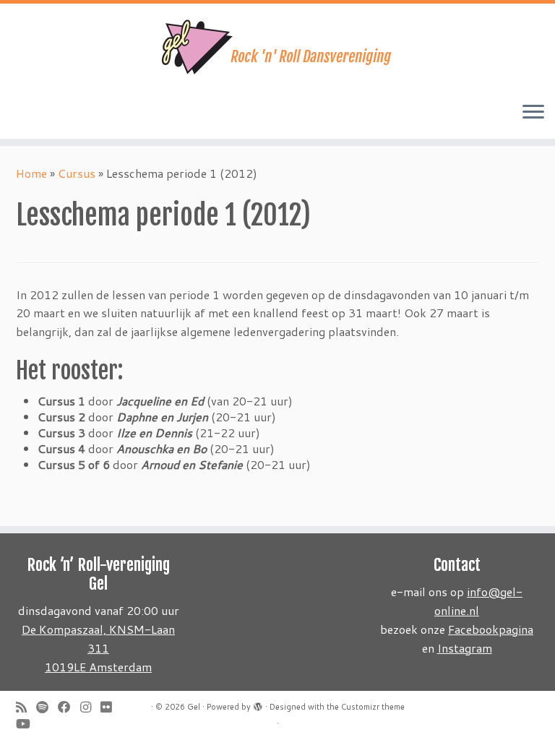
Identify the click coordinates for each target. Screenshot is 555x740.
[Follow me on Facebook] (69, 707)
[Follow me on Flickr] (110, 707)
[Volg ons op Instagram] (90, 707)
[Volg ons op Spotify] (47, 707)
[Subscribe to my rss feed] (26, 707)
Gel (193, 707)
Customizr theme (373, 707)
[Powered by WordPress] (258, 704)
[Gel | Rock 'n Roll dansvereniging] (277, 47)
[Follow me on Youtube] (28, 723)
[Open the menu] (533, 113)
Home (31, 173)
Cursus (76, 173)
